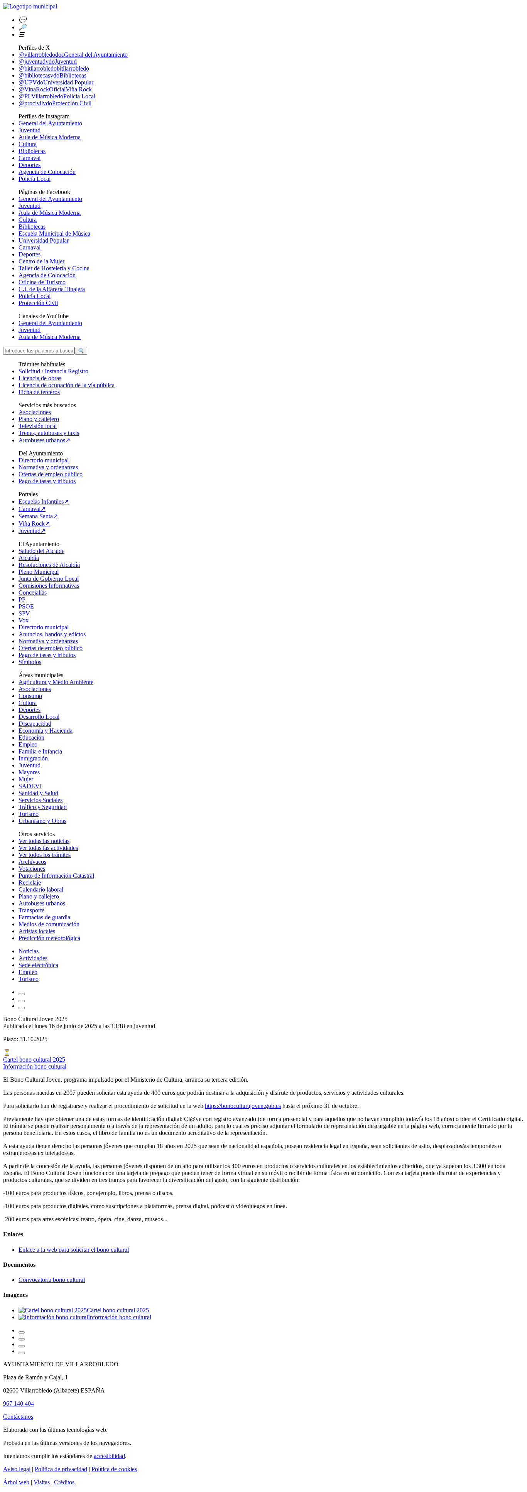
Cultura (28, 144)
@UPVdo (56, 82)
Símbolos (30, 662)
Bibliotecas (32, 151)
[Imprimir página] (22, 1008)
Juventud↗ (32, 531)
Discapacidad (35, 723)
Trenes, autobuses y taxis (49, 433)
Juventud (30, 130)
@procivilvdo (55, 103)
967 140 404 (18, 1403)
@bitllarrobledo (54, 68)
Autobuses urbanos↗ (44, 440)
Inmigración (33, 758)
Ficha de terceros (39, 392)
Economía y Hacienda (46, 730)
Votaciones (32, 868)
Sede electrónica (38, 965)
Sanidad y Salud (38, 793)
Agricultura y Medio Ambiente (56, 682)
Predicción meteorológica (49, 938)
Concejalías (33, 592)
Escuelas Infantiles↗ (44, 501)
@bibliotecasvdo (52, 75)
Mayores (29, 772)
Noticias (29, 951)
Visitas (42, 1482)
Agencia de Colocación (47, 172)
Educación (31, 737)
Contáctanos (18, 1416)
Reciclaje (30, 882)
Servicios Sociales (40, 800)
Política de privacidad (61, 1469)
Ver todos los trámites (45, 854)
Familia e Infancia (40, 751)
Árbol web (16, 1482)
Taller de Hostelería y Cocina (54, 268)
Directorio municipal (44, 460)
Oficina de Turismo (42, 282)
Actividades (33, 958)
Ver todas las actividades (48, 848)
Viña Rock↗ (34, 523)
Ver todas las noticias (44, 841)
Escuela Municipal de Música (54, 233)
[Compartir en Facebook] (22, 1353)
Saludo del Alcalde (41, 551)
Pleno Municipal (39, 571)
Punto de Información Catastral (56, 875)
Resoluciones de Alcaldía (49, 564)
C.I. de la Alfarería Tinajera (52, 289)
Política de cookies (114, 1469)
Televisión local (38, 426)
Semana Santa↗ (38, 516)
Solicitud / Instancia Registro (53, 371)
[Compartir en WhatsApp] (22, 1339)
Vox (24, 620)
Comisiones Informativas (49, 585)
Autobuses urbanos (42, 903)
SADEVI (30, 786)
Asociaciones (35, 412)
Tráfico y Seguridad (43, 807)
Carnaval (30, 158)
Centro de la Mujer (41, 261)
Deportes (30, 165)
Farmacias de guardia (44, 917)
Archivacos (32, 861)
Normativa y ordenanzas (48, 467)
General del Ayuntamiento (50, 123)
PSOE (26, 606)
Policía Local (35, 178)
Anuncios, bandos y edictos (52, 634)
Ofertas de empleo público (51, 474)
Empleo (28, 744)
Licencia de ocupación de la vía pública (67, 385)
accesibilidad (109, 1456)
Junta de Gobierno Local (49, 578)
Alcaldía (29, 558)
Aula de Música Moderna (50, 137)
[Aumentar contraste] (22, 994)
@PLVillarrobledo (57, 96)
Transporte (31, 910)
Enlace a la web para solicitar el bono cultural (74, 1249)
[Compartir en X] (22, 1346)
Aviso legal (16, 1469)
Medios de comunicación (49, 924)
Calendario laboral (41, 889)
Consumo (30, 696)
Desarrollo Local (39, 716)
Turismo (29, 814)
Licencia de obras (40, 378)
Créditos (64, 1482)
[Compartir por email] (22, 1332)
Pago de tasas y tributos (47, 481)
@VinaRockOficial (55, 89)
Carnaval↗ (32, 509)
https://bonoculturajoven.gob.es (243, 1106)
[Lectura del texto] (22, 1001)
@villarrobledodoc (73, 54)
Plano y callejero (39, 419)
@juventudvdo (48, 61)
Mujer (26, 779)
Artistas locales (37, 931)
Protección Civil (38, 303)
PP (22, 599)
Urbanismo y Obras (42, 821)
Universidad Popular (44, 240)
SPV (24, 613)
